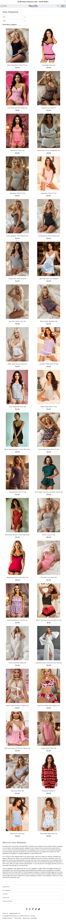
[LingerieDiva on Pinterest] (33, 909)
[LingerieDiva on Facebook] (27, 909)
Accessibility (33, 918)
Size (4, 17)
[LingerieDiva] (33, 6)
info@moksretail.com (14, 913)
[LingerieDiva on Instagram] (30, 909)
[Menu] (1, 6)
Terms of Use (26, 918)
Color (4, 20)
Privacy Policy (17, 918)
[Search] (58, 6)
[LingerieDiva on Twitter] (39, 909)
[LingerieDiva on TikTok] (36, 909)
